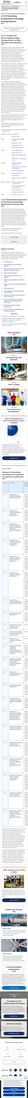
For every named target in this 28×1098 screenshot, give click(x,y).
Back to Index (6, 468)
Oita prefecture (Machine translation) (18, 186)
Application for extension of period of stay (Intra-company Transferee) (15, 727)
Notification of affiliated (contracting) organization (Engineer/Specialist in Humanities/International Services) (15, 649)
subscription (13, 988)
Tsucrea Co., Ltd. (16, 194)
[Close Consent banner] (25, 1077)
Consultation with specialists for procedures (13, 316)
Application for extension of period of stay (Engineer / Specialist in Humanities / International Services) (15, 762)
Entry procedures (8, 261)
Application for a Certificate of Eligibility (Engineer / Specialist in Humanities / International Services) (15, 527)
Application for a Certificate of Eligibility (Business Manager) (15, 496)
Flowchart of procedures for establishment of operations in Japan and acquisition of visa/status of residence (13, 320)
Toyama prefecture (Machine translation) (19, 167)
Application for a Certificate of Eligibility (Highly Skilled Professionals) (15, 513)
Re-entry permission (9, 288)
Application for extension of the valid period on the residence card (15, 633)
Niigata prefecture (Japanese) (17, 163)
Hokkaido (14, 134)
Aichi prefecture (16, 150)
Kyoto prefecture (16, 173)
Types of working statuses (10, 273)
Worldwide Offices (14, 1033)
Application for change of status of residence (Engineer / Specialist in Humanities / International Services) (15, 814)
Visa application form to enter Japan (15, 613)
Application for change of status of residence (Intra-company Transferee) (15, 777)
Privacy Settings (14, 1088)
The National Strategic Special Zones (11, 233)
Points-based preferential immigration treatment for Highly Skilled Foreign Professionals (13, 301)
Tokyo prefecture (16, 147)
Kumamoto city (16, 189)
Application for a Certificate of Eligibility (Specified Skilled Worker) (15, 601)
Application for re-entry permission (15, 685)
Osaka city (14, 175)
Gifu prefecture (16, 152)
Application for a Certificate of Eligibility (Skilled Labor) (15, 574)
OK (14, 1095)
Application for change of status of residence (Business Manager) (15, 794)
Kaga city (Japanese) (17, 170)
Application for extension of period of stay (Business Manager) (15, 744)
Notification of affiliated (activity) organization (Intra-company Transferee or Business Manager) (15, 662)
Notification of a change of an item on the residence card (15, 626)
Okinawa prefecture (17, 192)
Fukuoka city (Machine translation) (17, 182)
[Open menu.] (26, 2)
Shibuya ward (15, 145)
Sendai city (15, 136)
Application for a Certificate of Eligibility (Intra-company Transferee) (15, 542)
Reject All (14, 1091)
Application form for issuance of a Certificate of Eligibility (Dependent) (15, 700)
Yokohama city (15, 143)
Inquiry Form (14, 1016)
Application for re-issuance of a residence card (15, 640)
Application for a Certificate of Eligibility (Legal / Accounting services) (15, 559)
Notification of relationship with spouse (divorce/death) (15, 673)
